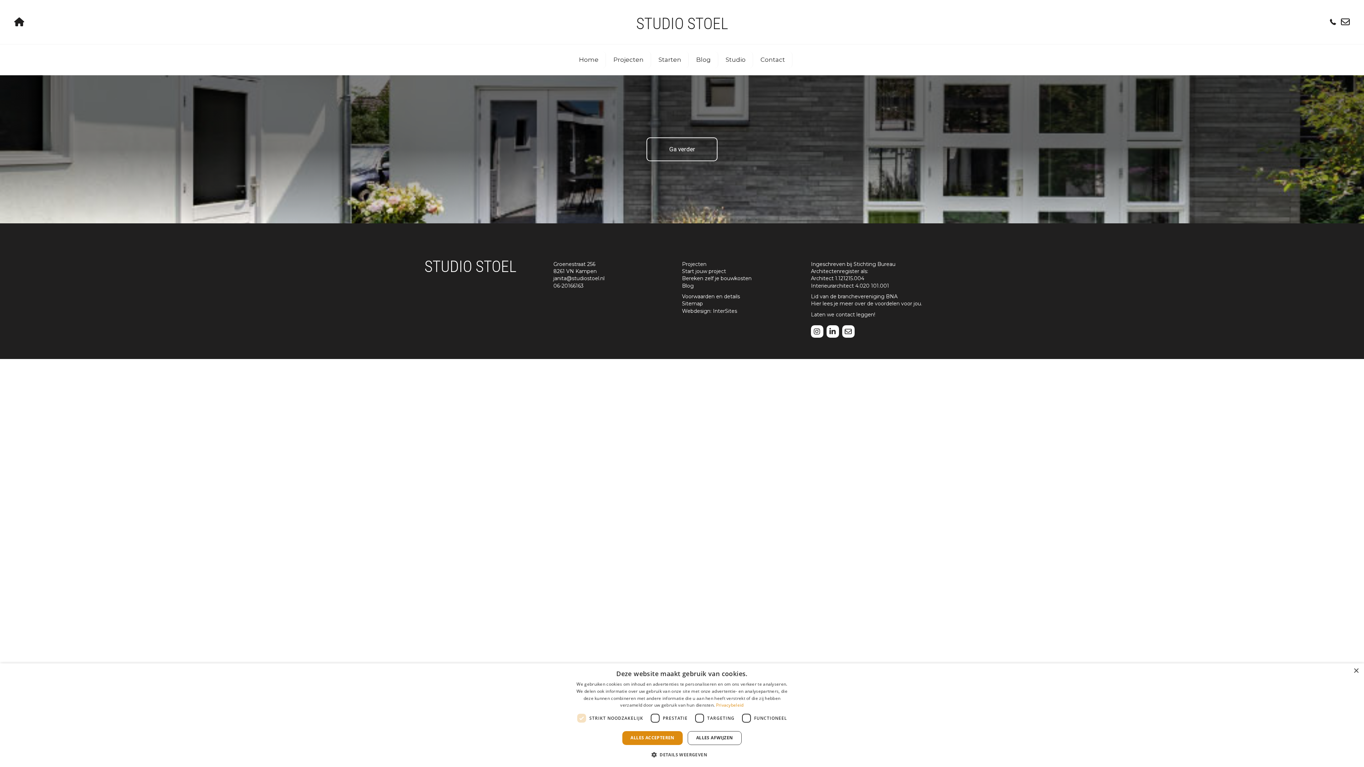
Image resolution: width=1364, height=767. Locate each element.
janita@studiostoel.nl (579, 278)
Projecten (628, 59)
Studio (736, 59)
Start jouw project (704, 271)
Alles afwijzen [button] (714, 738)
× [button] (1356, 671)
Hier (816, 303)
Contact (773, 59)
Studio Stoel (682, 23)
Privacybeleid (730, 705)
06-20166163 (568, 286)
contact (845, 314)
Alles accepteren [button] (652, 738)
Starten (670, 59)
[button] (682, 754)
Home (589, 59)
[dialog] (682, 715)
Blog (703, 59)
